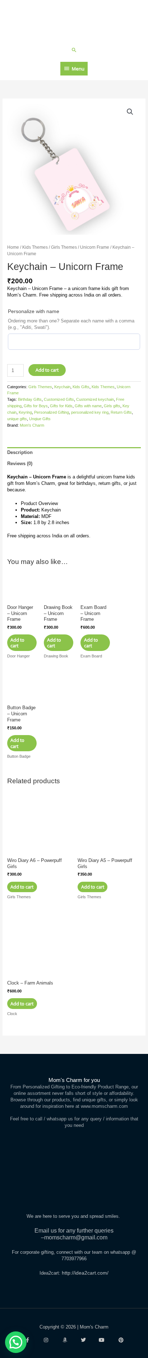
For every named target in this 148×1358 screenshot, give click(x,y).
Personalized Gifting (51, 412)
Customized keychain (95, 399)
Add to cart (47, 370)
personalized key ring (89, 412)
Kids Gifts (81, 387)
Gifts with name (88, 406)
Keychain (62, 387)
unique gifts (17, 419)
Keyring (25, 412)
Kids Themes (35, 247)
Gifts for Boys (36, 406)
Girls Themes (64, 247)
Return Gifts (121, 412)
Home (13, 247)
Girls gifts (112, 406)
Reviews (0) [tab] (19, 463)
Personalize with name (33, 311)
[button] (74, 50)
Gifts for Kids (61, 406)
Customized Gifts (59, 399)
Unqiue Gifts (40, 419)
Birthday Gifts (30, 399)
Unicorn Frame (94, 247)
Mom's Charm (32, 425)
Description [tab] (20, 452)
